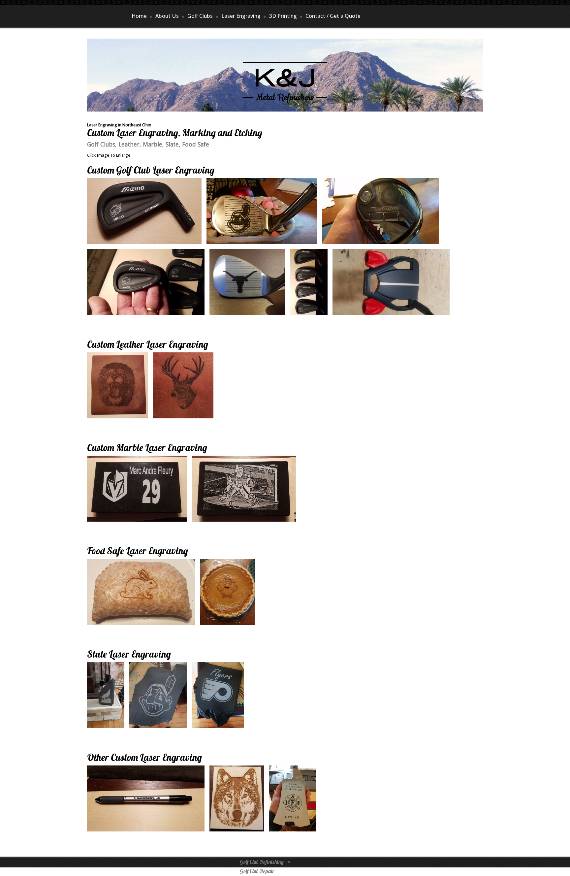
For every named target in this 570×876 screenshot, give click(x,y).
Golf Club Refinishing (262, 862)
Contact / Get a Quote (333, 16)
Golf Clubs (200, 16)
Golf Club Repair (257, 871)
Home (139, 16)
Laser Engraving (241, 16)
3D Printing (283, 16)
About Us (167, 16)
